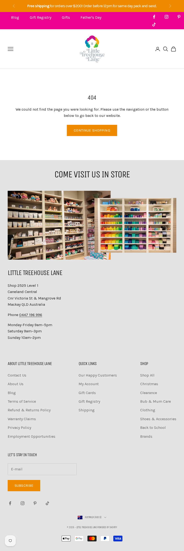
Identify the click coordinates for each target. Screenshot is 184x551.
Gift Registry (40, 17)
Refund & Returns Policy (29, 410)
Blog (15, 17)
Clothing (147, 410)
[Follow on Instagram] (166, 16)
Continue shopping (92, 130)
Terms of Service (22, 401)
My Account (89, 384)
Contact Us (17, 375)
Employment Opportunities (31, 436)
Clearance (148, 392)
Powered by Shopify (107, 527)
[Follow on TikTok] (154, 24)
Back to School (153, 427)
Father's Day (90, 17)
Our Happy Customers (98, 375)
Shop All (147, 375)
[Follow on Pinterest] (179, 16)
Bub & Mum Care (155, 401)
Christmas (149, 384)
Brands (146, 436)
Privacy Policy (19, 427)
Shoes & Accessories (158, 419)
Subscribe (24, 485)
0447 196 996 (30, 314)
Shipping (87, 410)
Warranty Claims (22, 419)
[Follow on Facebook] (154, 16)
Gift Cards (87, 392)
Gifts (66, 17)
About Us (15, 384)
